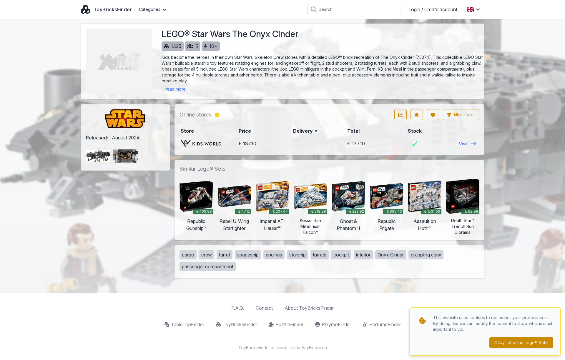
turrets (319, 255)
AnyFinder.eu (314, 347)
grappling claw (426, 255)
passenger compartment (207, 266)
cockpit (341, 255)
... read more (174, 88)
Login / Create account (432, 9)
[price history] (400, 114)
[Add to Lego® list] (433, 114)
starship (297, 255)
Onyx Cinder (391, 255)
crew (206, 255)
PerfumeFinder (385, 324)
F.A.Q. (237, 308)
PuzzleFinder (289, 324)
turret (224, 255)
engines (274, 255)
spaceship (248, 255)
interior (363, 255)
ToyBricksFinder (239, 324)
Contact (264, 308)
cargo (188, 255)
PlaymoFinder (336, 324)
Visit (464, 143)
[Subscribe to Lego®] (417, 114)
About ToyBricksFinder (309, 308)
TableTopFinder (187, 324)
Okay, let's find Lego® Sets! (521, 342)
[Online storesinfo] (217, 114)
